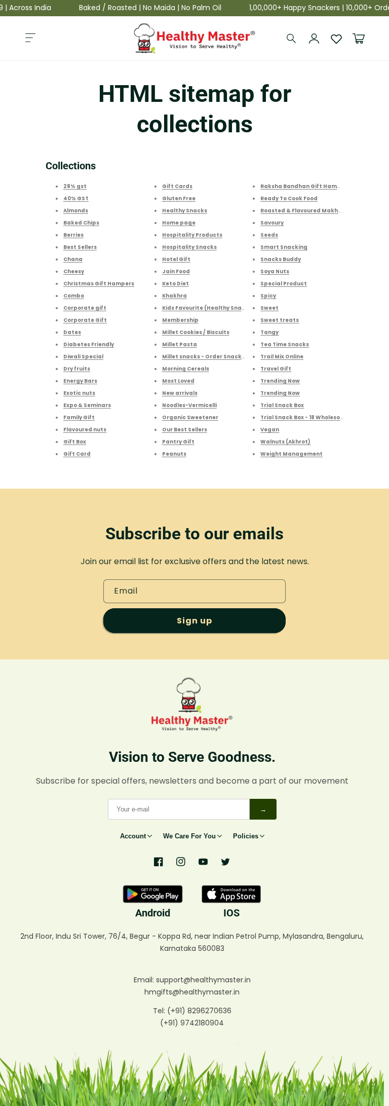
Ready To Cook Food (289, 198)
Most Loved (178, 381)
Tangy (269, 332)
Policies (245, 836)
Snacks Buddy (280, 259)
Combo (73, 296)
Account (133, 836)
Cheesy (73, 271)
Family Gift (79, 417)
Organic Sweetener (190, 417)
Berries (73, 235)
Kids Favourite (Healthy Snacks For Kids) (220, 308)
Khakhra (174, 296)
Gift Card (77, 454)
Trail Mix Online (281, 356)
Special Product (283, 283)
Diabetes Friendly (88, 344)
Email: (145, 980)
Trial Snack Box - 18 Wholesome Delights (317, 417)
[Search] (292, 38)
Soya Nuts (274, 271)
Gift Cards (177, 186)
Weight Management (291, 454)
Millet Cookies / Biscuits (195, 332)
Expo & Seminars (87, 405)
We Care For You (189, 836)
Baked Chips (81, 223)
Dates (72, 332)
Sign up (194, 620)
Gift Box (74, 442)
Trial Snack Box (282, 405)
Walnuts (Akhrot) (285, 442)
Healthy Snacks (184, 210)
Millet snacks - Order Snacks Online (213, 356)
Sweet (269, 308)
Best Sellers (80, 247)
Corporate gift (84, 308)
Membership (180, 320)
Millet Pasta (179, 344)
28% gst (75, 186)
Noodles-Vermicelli (189, 405)
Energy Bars (80, 381)
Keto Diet (175, 283)
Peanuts (174, 454)
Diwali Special (83, 356)
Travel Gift (275, 369)
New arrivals (180, 393)
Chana (73, 259)
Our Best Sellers (184, 429)
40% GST (76, 198)
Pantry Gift (178, 442)
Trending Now (280, 381)
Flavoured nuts (84, 429)
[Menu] (30, 38)
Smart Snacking (283, 247)
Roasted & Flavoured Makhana (304, 210)
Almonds (75, 210)
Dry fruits (76, 369)
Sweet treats (279, 320)
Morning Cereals (185, 369)
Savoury (272, 223)
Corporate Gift (85, 320)
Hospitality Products (192, 235)
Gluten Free (179, 198)
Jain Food (176, 271)
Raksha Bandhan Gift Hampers (305, 186)
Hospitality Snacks (189, 247)
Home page (179, 223)
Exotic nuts (79, 393)
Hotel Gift (176, 259)
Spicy (268, 296)
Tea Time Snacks (284, 344)
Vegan (269, 429)
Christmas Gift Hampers (98, 283)
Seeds (269, 235)
